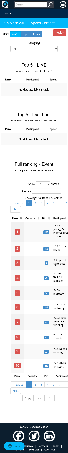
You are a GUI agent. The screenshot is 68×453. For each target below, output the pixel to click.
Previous (18, 203)
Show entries (43, 184)
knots (36, 34)
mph (26, 34)
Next (15, 209)
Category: (34, 43)
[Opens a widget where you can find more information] (14, 446)
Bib (44, 218)
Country (30, 218)
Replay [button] (60, 32)
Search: (26, 190)
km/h (15, 34)
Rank (15, 218)
